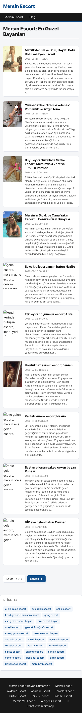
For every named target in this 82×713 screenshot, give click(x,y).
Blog (32, 17)
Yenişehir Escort (51, 701)
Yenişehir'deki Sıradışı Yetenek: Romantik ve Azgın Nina (47, 107)
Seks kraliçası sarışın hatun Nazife (50, 266)
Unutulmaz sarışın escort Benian (49, 365)
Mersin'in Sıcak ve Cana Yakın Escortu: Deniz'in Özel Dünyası (47, 217)
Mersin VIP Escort (24, 701)
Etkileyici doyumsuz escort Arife (49, 314)
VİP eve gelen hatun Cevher (45, 522)
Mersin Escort (19, 6)
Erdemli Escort (63, 696)
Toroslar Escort (64, 691)
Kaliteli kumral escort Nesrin (45, 416)
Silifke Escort (17, 696)
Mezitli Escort (63, 685)
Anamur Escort (40, 691)
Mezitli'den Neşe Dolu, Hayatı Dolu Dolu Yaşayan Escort (50, 52)
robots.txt (33, 706)
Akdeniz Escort (16, 691)
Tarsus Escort (40, 696)
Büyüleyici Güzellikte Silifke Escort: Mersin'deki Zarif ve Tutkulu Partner (45, 164)
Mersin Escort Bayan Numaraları (29, 685)
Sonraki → (36, 578)
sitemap (49, 706)
